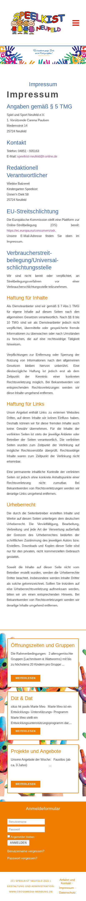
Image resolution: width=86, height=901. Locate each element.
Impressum (66, 887)
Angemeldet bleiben (22, 836)
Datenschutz (67, 892)
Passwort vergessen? (22, 858)
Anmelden (18, 842)
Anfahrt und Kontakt (67, 881)
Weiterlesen (25, 678)
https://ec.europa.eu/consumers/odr (31, 230)
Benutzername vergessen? (25, 851)
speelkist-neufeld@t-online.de (37, 156)
